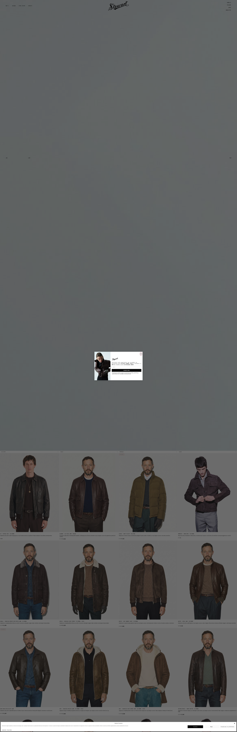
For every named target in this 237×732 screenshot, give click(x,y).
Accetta (195, 726)
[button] (234, 723)
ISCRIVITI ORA (126, 370)
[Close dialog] (141, 354)
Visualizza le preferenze (227, 726)
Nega (211, 726)
